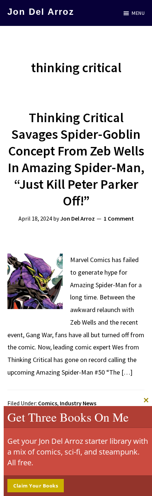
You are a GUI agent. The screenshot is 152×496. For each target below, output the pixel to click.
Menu (138, 13)
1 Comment (119, 218)
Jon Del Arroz (40, 12)
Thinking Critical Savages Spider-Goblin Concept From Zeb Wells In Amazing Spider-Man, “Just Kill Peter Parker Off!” (76, 159)
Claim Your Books (35, 485)
